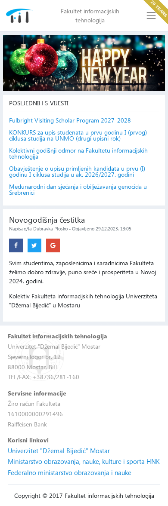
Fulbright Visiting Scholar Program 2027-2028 (70, 120)
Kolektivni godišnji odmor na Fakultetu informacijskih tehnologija (78, 153)
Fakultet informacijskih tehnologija (90, 15)
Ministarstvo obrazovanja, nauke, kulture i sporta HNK (84, 461)
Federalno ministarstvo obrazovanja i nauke (69, 472)
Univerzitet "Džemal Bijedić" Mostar (59, 450)
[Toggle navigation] (151, 15)
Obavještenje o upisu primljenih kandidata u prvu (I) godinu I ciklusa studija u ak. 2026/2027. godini (77, 172)
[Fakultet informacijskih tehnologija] (19, 15)
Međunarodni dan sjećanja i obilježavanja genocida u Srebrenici (78, 190)
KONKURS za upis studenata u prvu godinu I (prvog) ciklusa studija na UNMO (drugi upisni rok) (78, 135)
